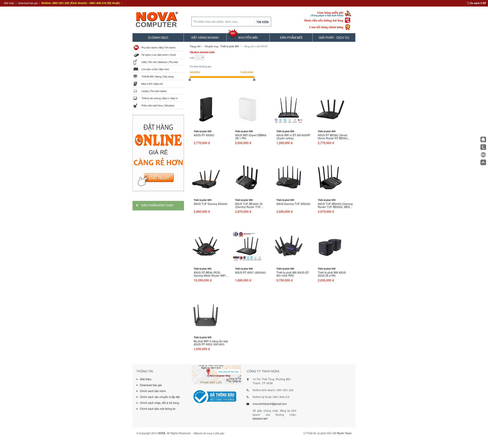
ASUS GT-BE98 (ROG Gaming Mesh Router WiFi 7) (210, 275)
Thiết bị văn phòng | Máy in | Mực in (159, 98)
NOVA (161, 433)
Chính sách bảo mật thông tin (157, 409)
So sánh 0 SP (478, 3)
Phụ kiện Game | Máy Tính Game (158, 47)
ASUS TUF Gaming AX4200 (210, 204)
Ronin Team (344, 433)
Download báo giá (28, 3)
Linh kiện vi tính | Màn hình (155, 69)
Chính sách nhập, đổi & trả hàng (159, 403)
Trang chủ (195, 46)
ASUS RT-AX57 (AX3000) (250, 272)
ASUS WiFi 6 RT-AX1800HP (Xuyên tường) (293, 136)
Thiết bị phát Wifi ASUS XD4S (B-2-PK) (332, 274)
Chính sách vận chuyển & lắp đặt (159, 397)
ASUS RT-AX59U (204, 135)
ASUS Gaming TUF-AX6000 (293, 204)
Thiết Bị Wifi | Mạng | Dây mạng (157, 76)
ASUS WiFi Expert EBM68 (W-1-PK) (250, 136)
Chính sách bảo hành (152, 391)
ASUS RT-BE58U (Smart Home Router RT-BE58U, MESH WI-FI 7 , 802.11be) (334, 138)
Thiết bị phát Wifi (202, 131)
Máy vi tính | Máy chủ (152, 83)
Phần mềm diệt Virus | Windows (157, 105)
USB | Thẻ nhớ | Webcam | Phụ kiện (159, 62)
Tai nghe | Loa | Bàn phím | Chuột (158, 54)
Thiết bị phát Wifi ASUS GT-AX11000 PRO (293, 274)
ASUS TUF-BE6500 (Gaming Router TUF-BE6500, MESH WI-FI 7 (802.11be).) (335, 207)
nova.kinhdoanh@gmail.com (270, 404)
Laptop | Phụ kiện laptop (154, 91)
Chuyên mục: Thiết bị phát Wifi (222, 46)
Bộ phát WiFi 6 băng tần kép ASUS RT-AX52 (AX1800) (211, 342)
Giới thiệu (9, 3)
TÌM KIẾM (262, 22)
